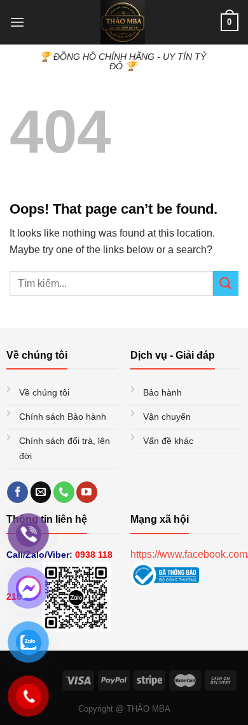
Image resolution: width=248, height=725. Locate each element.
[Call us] (63, 492)
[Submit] (225, 283)
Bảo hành (163, 392)
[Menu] (17, 22)
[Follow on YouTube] (86, 492)
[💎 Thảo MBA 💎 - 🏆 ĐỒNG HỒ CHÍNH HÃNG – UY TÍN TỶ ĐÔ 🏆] (122, 22)
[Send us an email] (41, 492)
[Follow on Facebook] (17, 492)
